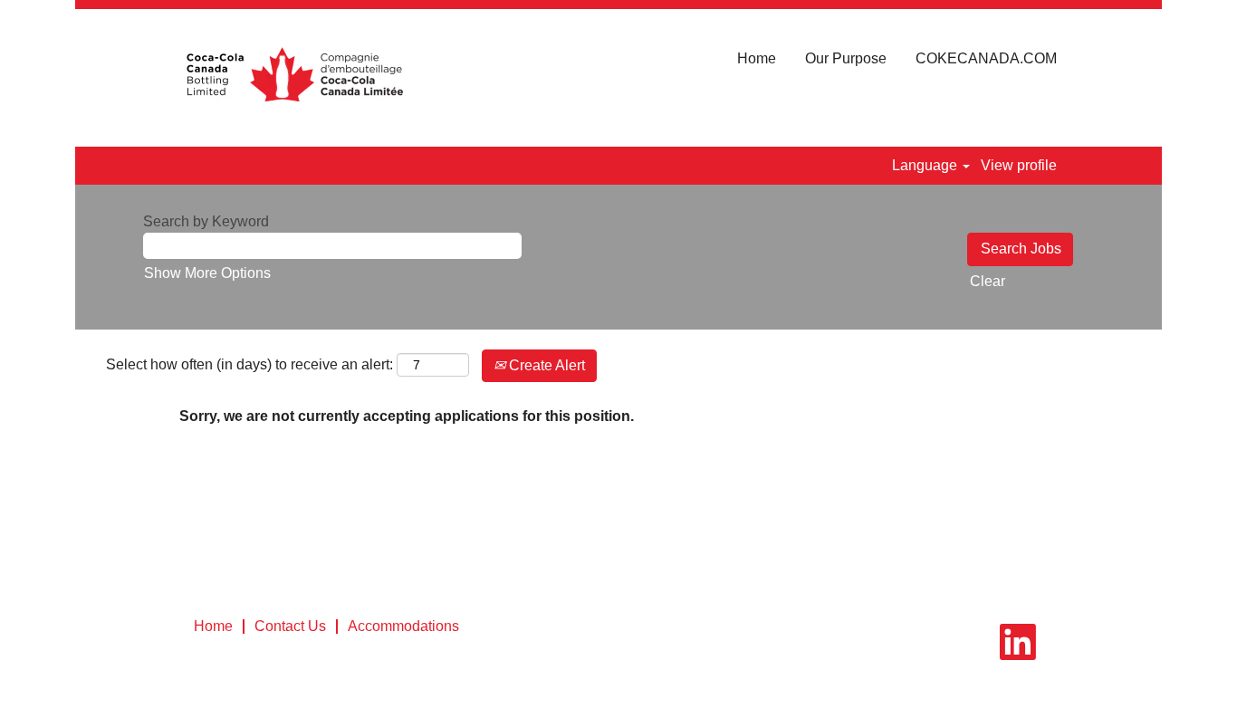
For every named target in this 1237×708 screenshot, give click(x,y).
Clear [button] (987, 281)
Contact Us (290, 626)
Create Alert (545, 365)
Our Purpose (846, 58)
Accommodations (403, 626)
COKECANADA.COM (986, 58)
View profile (1019, 165)
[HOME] (293, 78)
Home (756, 58)
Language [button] (926, 165)
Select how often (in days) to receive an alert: (249, 364)
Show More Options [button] (207, 273)
